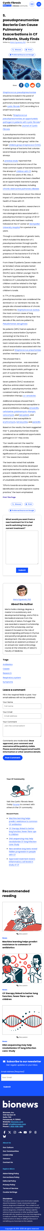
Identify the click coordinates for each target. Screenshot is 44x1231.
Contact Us (8, 1162)
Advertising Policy (11, 1173)
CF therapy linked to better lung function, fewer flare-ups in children (22, 831)
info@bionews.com (17, 1124)
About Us (7, 1143)
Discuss (17, 50)
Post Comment (12, 757)
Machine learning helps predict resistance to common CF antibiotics (23, 821)
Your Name (8, 702)
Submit (22, 570)
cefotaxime (8, 411)
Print (29, 50)
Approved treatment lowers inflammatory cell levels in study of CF (22, 861)
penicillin (36, 422)
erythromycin (9, 422)
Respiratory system (12, 677)
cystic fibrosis (13, 106)
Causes (6, 668)
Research (7, 673)
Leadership (8, 1155)
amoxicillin (34, 408)
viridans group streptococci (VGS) (25, 145)
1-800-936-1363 (16, 1126)
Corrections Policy (11, 1177)
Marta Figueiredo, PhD (17, 42)
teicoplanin (24, 415)
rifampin (31, 411)
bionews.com (17, 1122)
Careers (6, 1158)
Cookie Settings (10, 1192)
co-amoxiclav (29, 395)
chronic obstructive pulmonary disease (21, 188)
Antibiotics (8, 664)
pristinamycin (20, 411)
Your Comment (10, 721)
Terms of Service (10, 1188)
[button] (32, 4)
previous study (11, 160)
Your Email (7, 712)
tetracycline (22, 422)
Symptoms (8, 682)
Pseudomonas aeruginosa (15, 323)
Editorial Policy (9, 1181)
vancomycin (8, 415)
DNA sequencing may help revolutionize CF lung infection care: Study (22, 841)
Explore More (9, 1169)
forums (16, 804)
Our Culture (8, 1147)
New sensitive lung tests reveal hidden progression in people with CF (23, 851)
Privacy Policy (9, 1185)
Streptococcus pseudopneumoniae (19, 92)
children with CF (23, 171)
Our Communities (11, 1151)
